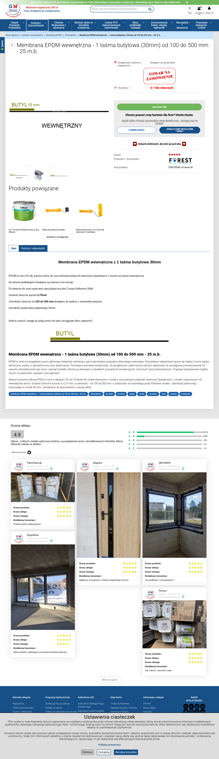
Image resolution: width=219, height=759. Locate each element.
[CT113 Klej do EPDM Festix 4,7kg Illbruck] (24, 210)
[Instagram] (191, 711)
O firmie (147, 703)
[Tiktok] (191, 706)
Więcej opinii (109, 679)
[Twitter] (185, 711)
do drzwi (121, 394)
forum (141, 394)
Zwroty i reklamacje (22, 711)
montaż (173, 394)
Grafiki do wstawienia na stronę (61, 711)
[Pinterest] (197, 711)
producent (185, 394)
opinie (132, 394)
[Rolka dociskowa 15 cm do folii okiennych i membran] (91, 210)
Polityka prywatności (23, 707)
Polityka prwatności (109, 744)
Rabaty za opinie (53, 707)
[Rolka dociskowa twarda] (57, 210)
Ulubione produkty (119, 711)
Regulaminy (18, 703)
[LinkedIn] (202, 711)
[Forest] (180, 161)
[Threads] (202, 706)
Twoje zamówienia (119, 703)
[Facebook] (185, 706)
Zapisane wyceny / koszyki (123, 707)
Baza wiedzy (149, 707)
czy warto (153, 394)
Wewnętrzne (96, 394)
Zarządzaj (104, 752)
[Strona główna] (13, 9)
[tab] (14, 248)
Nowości (147, 711)
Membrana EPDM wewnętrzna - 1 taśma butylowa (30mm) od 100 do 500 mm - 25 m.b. (48, 394)
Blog (189, 13)
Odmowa (87, 752)
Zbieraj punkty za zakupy (57, 703)
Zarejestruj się (199, 13)
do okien (109, 394)
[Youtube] (197, 706)
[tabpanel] (109, 328)
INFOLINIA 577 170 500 (105, 2)
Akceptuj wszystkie (126, 752)
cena (164, 394)
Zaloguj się (209, 13)
